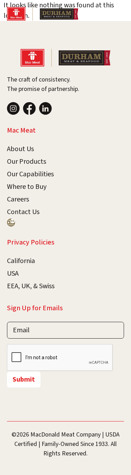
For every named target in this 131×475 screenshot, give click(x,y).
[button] (117, 14)
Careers (18, 199)
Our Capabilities (30, 174)
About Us (20, 149)
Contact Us (23, 212)
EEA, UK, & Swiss (30, 286)
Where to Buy (26, 187)
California (21, 261)
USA (13, 273)
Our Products (26, 161)
